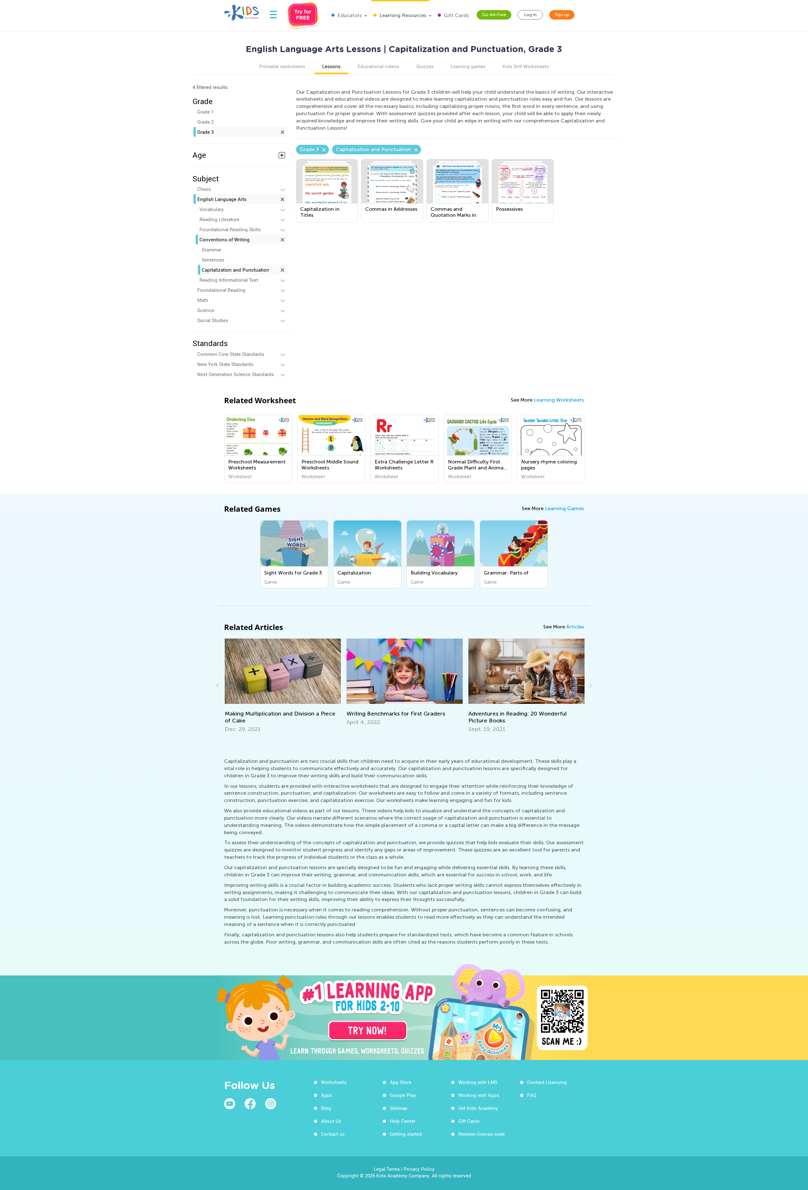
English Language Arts (222, 199)
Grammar (211, 249)
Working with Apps (478, 1095)
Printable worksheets (282, 66)
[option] (258, 449)
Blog (326, 1108)
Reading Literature (219, 219)
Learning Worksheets (559, 400)
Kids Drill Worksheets (525, 66)
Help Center (402, 1121)
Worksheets (334, 1082)
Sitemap (398, 1108)
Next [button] (589, 685)
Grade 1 (205, 112)
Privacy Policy (419, 1169)
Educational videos (378, 66)
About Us (331, 1121)
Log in (530, 14)
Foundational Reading (221, 290)
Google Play (403, 1095)
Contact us (333, 1134)
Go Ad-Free (494, 14)
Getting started (406, 1134)
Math (202, 300)
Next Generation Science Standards (235, 374)
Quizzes (425, 66)
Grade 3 (205, 132)
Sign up (562, 14)
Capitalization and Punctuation (235, 270)
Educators (349, 15)
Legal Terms (387, 1169)
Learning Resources (402, 15)
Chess (204, 189)
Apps (326, 1095)
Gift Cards (456, 15)
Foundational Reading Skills (230, 229)
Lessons (331, 66)
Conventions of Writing (224, 239)
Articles (575, 627)
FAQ (531, 1095)
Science (205, 310)
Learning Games (564, 508)
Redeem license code (481, 1134)
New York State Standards (225, 364)
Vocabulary (211, 209)
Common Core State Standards (230, 354)
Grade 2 (205, 122)
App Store (400, 1082)
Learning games (468, 66)
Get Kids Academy (478, 1108)
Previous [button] (218, 685)
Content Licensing (547, 1082)
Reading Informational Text (228, 280)
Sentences (213, 259)
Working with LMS (477, 1082)
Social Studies (212, 320)
